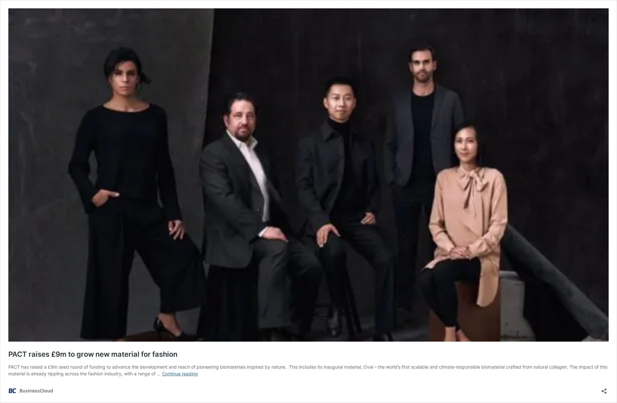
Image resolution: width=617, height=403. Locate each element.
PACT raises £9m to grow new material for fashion (92, 354)
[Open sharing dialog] (604, 389)
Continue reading (180, 373)
